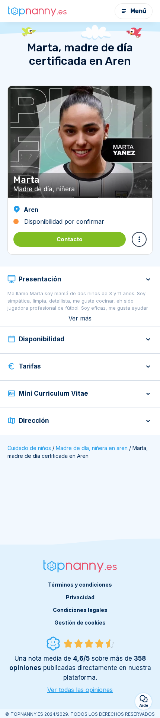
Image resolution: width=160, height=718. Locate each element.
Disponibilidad (41, 339)
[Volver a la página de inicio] (37, 11)
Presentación (40, 279)
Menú (138, 11)
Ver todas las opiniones (80, 689)
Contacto (70, 239)
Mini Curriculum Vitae (53, 393)
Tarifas (30, 366)
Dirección (34, 420)
